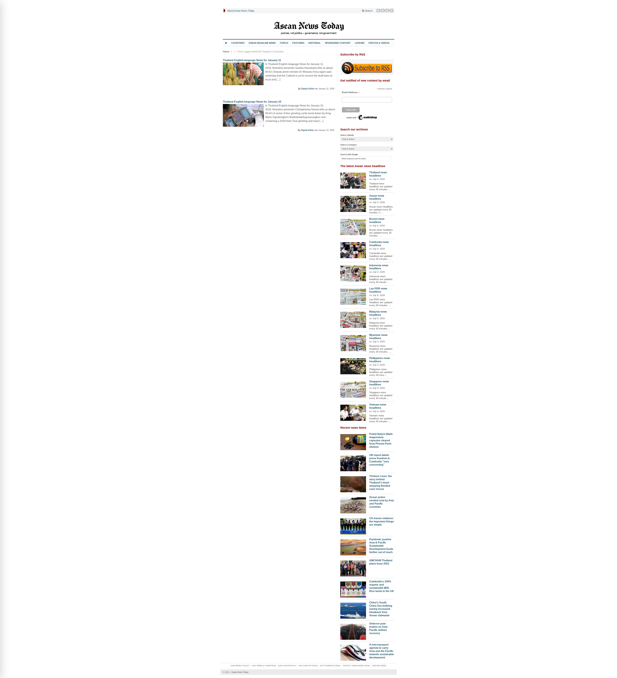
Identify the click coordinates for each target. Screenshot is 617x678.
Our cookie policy (287, 666)
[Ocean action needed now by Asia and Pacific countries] (353, 504)
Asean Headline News (262, 43)
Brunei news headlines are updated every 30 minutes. (381, 232)
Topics (284, 43)
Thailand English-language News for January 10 (252, 101)
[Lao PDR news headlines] (353, 296)
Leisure (359, 43)
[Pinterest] (383, 10)
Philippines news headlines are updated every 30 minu (380, 372)
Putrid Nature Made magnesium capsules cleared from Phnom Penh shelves (381, 440)
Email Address (350, 92)
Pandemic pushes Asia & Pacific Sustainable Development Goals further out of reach (381, 545)
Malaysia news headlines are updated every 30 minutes (380, 325)
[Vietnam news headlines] (353, 412)
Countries (237, 43)
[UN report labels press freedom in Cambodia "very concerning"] (353, 462)
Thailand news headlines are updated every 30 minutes (380, 186)
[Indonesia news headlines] (353, 273)
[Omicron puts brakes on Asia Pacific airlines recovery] (353, 631)
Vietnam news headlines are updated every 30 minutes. (380, 418)
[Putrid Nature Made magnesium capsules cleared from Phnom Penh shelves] (353, 441)
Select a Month (347, 135)
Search (368, 10)
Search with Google (349, 154)
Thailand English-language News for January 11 (252, 60)
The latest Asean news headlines (362, 166)
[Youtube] (387, 10)
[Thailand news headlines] (353, 180)
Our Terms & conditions (264, 666)
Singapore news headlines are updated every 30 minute (380, 395)
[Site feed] (392, 10)
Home (226, 51)
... (389, 189)
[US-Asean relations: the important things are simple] (353, 525)
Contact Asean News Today (356, 666)
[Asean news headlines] (353, 203)
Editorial (314, 43)
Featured (298, 43)
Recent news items (353, 427)
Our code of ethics (308, 666)
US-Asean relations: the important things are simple (381, 521)
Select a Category (348, 145)
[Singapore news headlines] (353, 389)
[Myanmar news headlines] (353, 342)
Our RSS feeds (379, 666)
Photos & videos (379, 43)
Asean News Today (239, 672)
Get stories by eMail (330, 666)
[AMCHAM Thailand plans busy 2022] (353, 568)
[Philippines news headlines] (353, 365)
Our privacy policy (240, 666)
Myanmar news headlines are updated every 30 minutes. (380, 349)
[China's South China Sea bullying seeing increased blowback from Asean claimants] (353, 610)
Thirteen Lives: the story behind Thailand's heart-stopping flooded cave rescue (380, 482)
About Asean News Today (240, 10)
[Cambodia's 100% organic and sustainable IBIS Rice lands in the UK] (353, 589)
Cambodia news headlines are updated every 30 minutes (380, 256)
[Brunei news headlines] (353, 226)
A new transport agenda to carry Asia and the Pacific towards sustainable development (381, 651)
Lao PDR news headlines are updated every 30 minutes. (380, 302)
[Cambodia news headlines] (353, 249)
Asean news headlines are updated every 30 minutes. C (381, 209)
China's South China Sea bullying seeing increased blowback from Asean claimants (380, 609)
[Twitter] (378, 10)
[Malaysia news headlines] (353, 319)
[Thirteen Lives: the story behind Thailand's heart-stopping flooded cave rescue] (353, 483)
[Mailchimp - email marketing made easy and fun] (362, 117)
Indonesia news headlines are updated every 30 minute (380, 279)
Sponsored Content (338, 43)
